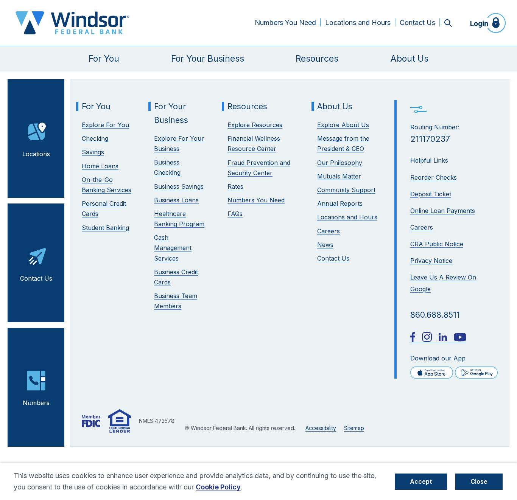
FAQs (235, 213)
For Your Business (207, 58)
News (325, 244)
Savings (93, 152)
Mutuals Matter (339, 176)
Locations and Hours (358, 22)
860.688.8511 (435, 315)
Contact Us (417, 22)
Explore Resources (254, 125)
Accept (421, 481)
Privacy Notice (431, 260)
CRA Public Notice (436, 244)
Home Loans (100, 166)
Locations (36, 154)
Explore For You (105, 125)
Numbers (36, 403)
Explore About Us (343, 125)
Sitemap (354, 428)
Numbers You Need (285, 22)
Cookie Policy (218, 487)
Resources (317, 58)
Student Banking (105, 227)
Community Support (346, 190)
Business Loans (176, 200)
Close (478, 481)
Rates (235, 186)
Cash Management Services (173, 248)
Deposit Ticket (430, 194)
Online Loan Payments (442, 210)
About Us (409, 58)
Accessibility (320, 428)
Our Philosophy (339, 162)
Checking (95, 138)
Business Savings (179, 186)
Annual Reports (340, 203)
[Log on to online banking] (486, 23)
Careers (421, 227)
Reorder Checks (433, 177)
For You (104, 58)
